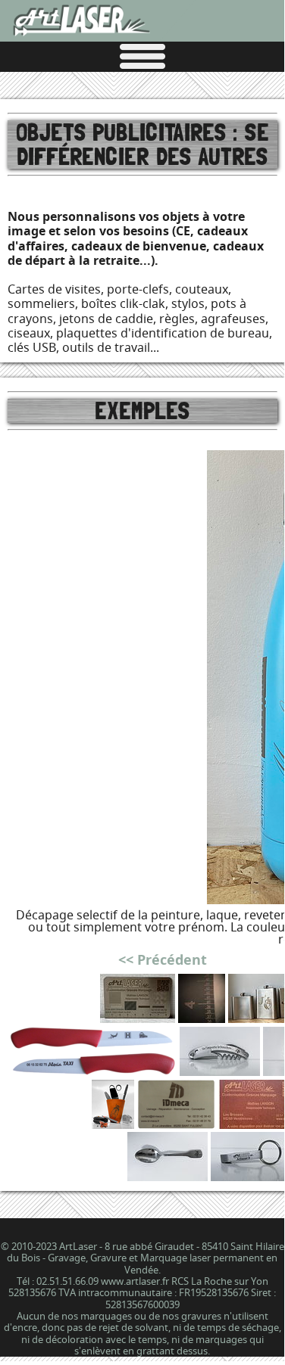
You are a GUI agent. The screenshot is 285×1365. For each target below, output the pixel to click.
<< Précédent (162, 959)
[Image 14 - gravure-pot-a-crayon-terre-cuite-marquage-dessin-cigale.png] (113, 1124)
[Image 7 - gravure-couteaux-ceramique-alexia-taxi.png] (92, 1071)
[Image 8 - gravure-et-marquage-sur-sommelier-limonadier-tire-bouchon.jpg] (220, 1071)
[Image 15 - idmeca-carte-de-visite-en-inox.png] (176, 1124)
